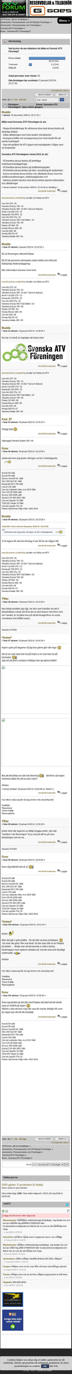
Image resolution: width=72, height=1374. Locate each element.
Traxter (6, 1274)
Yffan (5, 598)
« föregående (56, 90)
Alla (16, 99)
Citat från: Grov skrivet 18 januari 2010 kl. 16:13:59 (25, 526)
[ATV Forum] (14, 15)
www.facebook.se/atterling (13, 198)
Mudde (6, 112)
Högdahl (7, 1282)
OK (45, 1366)
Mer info (54, 1366)
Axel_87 (7, 419)
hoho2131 (8, 1237)
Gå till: (29, 1165)
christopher (8, 1259)
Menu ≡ (64, 20)
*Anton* (7, 637)
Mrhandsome (9, 1220)
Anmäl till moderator (47, 191)
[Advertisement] (36, 1100)
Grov (5, 448)
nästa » (66, 90)
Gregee (6, 1266)
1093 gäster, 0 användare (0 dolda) (22, 1184)
